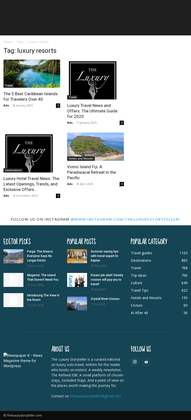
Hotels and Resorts (81, 158)
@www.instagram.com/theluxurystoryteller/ (125, 219)
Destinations (13, 170)
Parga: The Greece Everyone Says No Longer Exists (40, 256)
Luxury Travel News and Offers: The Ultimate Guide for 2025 (92, 111)
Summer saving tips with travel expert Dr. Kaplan (105, 256)
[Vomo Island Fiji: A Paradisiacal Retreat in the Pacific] (95, 147)
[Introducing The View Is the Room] (13, 300)
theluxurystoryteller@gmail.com (95, 396)
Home (7, 42)
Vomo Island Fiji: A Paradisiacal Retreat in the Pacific (91, 172)
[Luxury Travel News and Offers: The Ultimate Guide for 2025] (95, 79)
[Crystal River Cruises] (77, 304)
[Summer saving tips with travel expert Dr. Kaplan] (77, 256)
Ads (6, 105)
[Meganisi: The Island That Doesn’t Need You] (13, 280)
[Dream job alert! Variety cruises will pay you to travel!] (77, 280)
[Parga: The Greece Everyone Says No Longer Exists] (13, 256)
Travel (9, 85)
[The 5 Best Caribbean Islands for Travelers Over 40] (31, 74)
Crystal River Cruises (105, 299)
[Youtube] (146, 362)
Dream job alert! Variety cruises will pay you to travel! (107, 279)
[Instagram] (135, 362)
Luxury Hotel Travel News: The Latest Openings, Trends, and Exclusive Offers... (31, 184)
